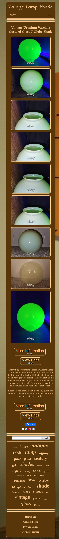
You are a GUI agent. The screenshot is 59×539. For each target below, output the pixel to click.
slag (45, 499)
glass (26, 503)
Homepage (30, 517)
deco (37, 470)
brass (30, 487)
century (40, 458)
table (17, 453)
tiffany (43, 453)
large (42, 475)
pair (17, 458)
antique (40, 445)
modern (44, 480)
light (16, 470)
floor (15, 447)
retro (26, 492)
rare (47, 466)
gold (14, 465)
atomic (20, 476)
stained (38, 491)
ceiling (27, 471)
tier (47, 492)
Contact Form (30, 522)
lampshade (19, 480)
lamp (30, 452)
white (39, 465)
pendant (37, 498)
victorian (32, 475)
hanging (16, 492)
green (46, 471)
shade (43, 486)
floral (27, 459)
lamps (24, 446)
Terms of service (30, 532)
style (32, 479)
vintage (22, 497)
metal (37, 504)
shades (27, 464)
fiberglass (18, 487)
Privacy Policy (30, 527)
